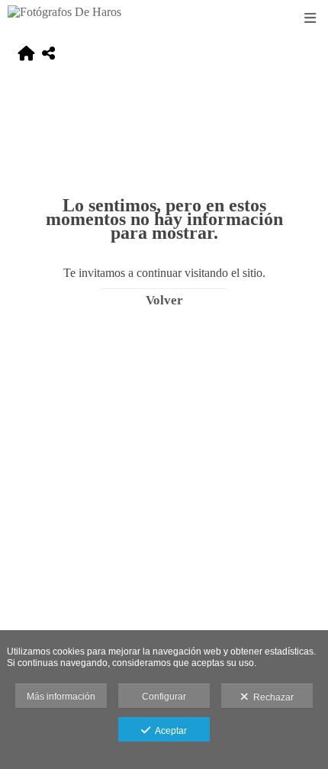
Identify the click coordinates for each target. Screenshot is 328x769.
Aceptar (168, 731)
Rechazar (271, 697)
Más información (61, 696)
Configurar (164, 696)
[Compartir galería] (48, 54)
